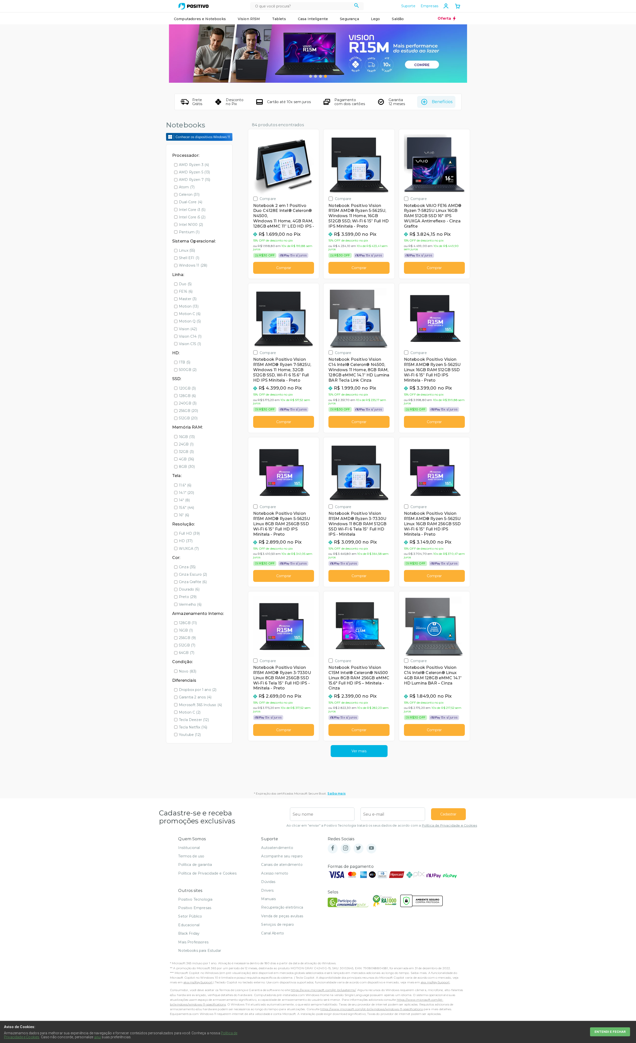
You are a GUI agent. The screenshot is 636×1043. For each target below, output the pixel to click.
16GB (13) (187, 437)
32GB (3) (186, 451)
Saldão (398, 19)
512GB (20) (188, 418)
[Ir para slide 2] (315, 76)
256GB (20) (188, 410)
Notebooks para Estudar (199, 950)
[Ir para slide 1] (310, 76)
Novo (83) (187, 671)
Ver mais (359, 751)
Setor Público (190, 916)
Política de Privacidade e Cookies (449, 825)
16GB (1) (186, 630)
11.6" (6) (185, 485)
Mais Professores (193, 942)
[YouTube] (371, 848)
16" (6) (184, 515)
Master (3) (188, 299)
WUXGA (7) (189, 548)
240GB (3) (188, 403)
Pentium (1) (189, 232)
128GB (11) (188, 623)
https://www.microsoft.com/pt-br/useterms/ (323, 990)
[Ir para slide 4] (325, 76)
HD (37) (186, 541)
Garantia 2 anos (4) (195, 697)
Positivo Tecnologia (195, 899)
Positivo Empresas (194, 908)
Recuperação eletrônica (282, 907)
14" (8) (184, 500)
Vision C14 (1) (190, 336)
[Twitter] (358, 848)
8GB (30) (187, 466)
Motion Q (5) (190, 321)
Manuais (268, 899)
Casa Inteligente (313, 19)
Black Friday (188, 933)
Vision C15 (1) (190, 344)
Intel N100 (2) (191, 224)
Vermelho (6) (190, 604)
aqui (97, 1037)
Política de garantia (195, 864)
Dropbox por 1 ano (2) (197, 689)
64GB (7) (186, 652)
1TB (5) (184, 362)
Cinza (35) (187, 567)
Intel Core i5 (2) (192, 217)
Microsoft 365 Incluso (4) (200, 705)
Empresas (429, 6)
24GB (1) (186, 444)
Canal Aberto (272, 933)
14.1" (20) (186, 492)
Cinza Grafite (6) (193, 582)
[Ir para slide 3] (320, 76)
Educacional (188, 925)
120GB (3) (187, 388)
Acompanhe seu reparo (282, 856)
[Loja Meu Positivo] (193, 6)
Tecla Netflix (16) (193, 727)
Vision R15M (249, 19)
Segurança (349, 19)
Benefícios (442, 101)
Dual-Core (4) (190, 202)
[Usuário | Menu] (445, 5)
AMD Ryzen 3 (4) (194, 164)
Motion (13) (189, 306)
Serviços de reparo (277, 924)
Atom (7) (187, 187)
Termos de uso (191, 856)
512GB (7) (187, 645)
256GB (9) (187, 638)
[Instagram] (345, 848)
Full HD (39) (189, 533)
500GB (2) (188, 369)
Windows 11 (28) (193, 265)
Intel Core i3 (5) (192, 209)
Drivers (267, 890)
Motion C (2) (189, 712)
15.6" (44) (186, 507)
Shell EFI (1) (189, 258)
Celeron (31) (189, 194)
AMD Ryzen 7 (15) (194, 179)
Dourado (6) (189, 589)
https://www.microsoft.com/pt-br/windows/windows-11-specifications (371, 1009)
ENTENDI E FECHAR (610, 1032)
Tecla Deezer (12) (194, 720)
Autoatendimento (277, 847)
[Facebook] (332, 848)
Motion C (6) (189, 314)
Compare (268, 199)
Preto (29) (188, 597)
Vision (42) (188, 329)
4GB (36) (186, 459)
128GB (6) (187, 396)
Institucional (189, 847)
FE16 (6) (186, 291)
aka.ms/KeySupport (198, 982)
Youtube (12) (190, 734)
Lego (375, 19)
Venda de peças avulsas (282, 916)
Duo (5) (185, 284)
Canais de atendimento (281, 864)
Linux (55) (187, 250)
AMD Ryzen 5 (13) (194, 172)
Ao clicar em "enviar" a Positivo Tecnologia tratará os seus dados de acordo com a (381, 825)
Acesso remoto (274, 873)
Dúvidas (268, 882)
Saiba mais (336, 793)
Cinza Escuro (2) (193, 574)
